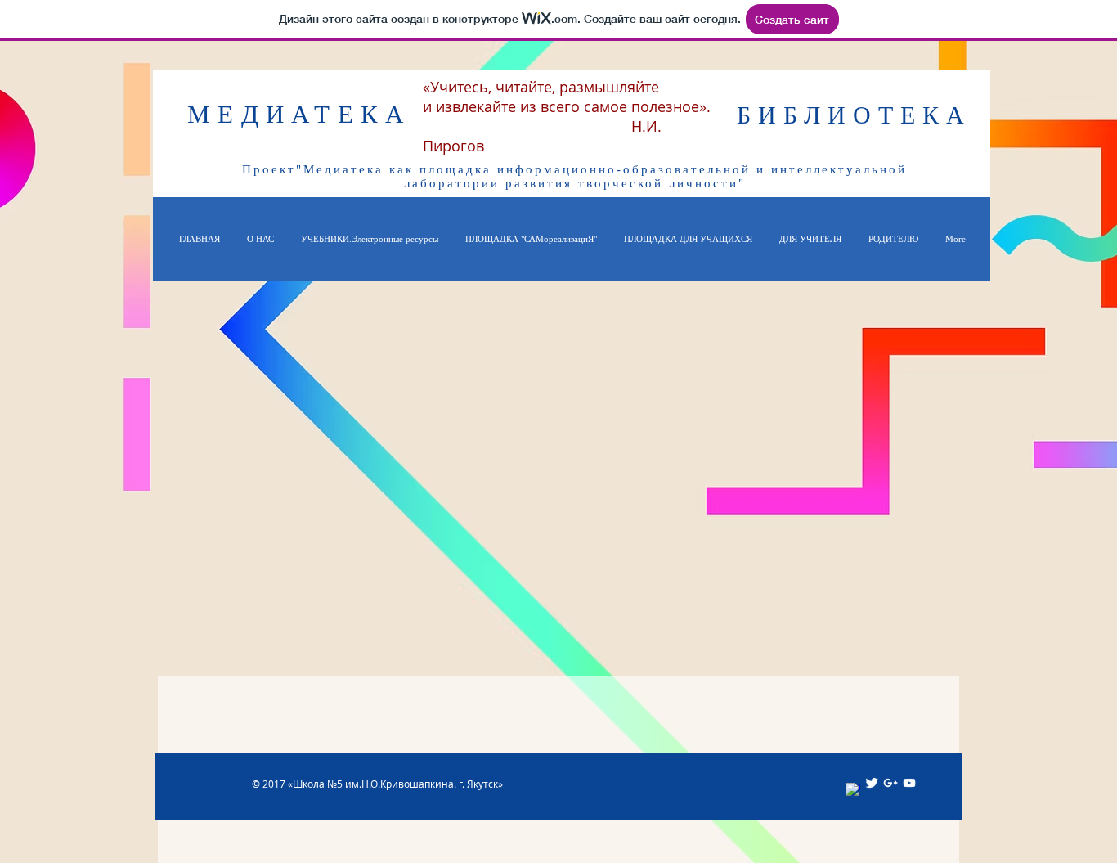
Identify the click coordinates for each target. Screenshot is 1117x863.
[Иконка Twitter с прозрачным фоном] (871, 782)
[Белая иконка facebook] (853, 790)
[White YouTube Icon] (909, 782)
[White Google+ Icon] (890, 782)
